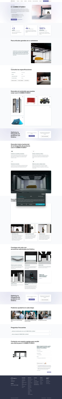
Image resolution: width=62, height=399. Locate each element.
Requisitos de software (14, 80)
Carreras (41, 381)
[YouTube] (17, 385)
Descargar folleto (20, 19)
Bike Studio (29, 388)
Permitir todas (40, 204)
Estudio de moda (29, 387)
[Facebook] (11, 385)
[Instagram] (13, 385)
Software (23, 387)
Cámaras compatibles (20, 80)
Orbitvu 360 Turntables (30, 394)
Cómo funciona (23, 379)
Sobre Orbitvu (41, 379)
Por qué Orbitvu (41, 380)
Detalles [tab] (31, 196)
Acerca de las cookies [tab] (40, 196)
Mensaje (38, 356)
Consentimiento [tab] (21, 196)
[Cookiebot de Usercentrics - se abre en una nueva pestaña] (42, 194)
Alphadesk (29, 393)
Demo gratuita (47, 382)
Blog (34, 379)
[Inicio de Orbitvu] (13, 1)
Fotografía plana (23, 386)
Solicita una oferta (14, 19)
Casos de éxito (35, 380)
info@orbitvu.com (13, 380)
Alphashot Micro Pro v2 (30, 379)
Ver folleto (40, 278)
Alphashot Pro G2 (29, 380)
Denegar (22, 204)
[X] (16, 385)
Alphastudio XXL (29, 386)
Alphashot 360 (29, 381)
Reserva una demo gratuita (45, 136)
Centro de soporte (48, 383)
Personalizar (30, 204)
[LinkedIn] (14, 385)
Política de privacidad (42, 365)
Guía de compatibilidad (36, 381)
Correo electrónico (39, 353)
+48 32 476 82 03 (12, 381)
